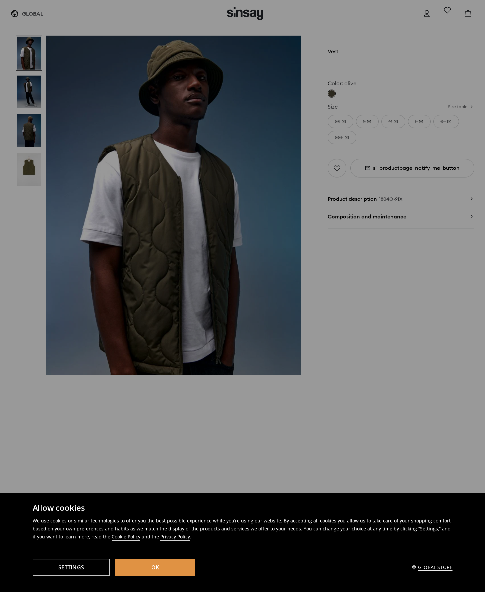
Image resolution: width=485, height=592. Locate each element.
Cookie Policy (126, 536)
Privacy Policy (175, 536)
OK (155, 567)
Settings (71, 567)
